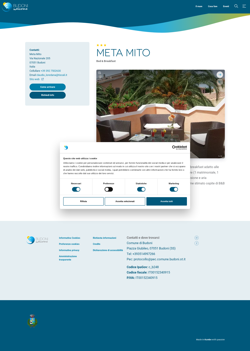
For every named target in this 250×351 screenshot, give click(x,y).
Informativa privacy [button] (69, 250)
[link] (200, 237)
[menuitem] (199, 6)
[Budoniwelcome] (14, 7)
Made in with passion (210, 339)
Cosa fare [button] (212, 6)
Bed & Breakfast (106, 61)
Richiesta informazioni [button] (104, 237)
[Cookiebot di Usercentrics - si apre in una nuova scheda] (174, 147)
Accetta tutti (166, 201)
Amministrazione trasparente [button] (68, 258)
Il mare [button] (199, 6)
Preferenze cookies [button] (69, 243)
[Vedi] (99, 73)
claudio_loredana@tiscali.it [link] (51, 75)
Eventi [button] (226, 6)
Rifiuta (83, 201)
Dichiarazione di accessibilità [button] (108, 250)
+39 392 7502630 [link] (51, 70)
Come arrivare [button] (47, 86)
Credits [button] (96, 243)
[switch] (109, 189)
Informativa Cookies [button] (69, 237)
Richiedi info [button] (47, 94)
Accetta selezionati (125, 201)
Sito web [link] (35, 79)
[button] (236, 6)
